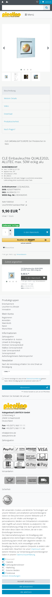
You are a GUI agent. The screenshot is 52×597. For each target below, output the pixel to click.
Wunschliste (9, 247)
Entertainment (8, 304)
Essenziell (10, 559)
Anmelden (6, 320)
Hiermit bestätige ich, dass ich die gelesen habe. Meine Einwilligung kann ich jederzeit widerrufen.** (25, 380)
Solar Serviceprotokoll (11, 350)
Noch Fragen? (9, 129)
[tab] (26, 90)
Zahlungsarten (8, 336)
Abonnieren (25, 387)
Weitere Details (10, 98)
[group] (11, 276)
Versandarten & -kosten (12, 339)
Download (8, 114)
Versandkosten (21, 254)
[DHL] (21, 480)
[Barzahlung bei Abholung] (42, 457)
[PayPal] (8, 449)
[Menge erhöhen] (10, 230)
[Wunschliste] (37, 2)
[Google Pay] (31, 465)
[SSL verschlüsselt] (7, 499)
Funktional (10, 573)
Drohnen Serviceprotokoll (12, 345)
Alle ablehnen (26, 592)
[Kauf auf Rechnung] (31, 457)
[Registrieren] (7, 2)
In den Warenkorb (31, 232)
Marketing (10, 567)
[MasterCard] (8, 457)
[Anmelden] (3, 2)
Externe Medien (13, 570)
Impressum (36, 549)
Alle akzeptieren (26, 586)
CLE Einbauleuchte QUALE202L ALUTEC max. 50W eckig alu (32, 269)
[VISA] (42, 449)
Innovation (6, 309)
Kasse (4, 326)
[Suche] (46, 7)
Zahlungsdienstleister (15, 564)
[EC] (8, 465)
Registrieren (7, 317)
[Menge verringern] (10, 234)
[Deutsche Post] (9, 480)
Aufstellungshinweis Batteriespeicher (17, 356)
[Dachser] (32, 480)
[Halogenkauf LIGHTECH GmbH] (15, 406)
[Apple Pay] (42, 465)
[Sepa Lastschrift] (19, 449)
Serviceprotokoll (8, 353)
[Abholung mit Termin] (43, 480)
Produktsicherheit (11, 121)
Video (6, 106)
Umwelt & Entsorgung (11, 342)
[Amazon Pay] (31, 449)
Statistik (9, 562)
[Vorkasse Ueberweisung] (19, 465)
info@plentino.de (9, 433)
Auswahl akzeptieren (26, 581)
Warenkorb (6, 323)
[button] (26, 241)
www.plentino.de (9, 435)
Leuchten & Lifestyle (10, 306)
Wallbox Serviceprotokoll (12, 347)
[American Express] (19, 457)
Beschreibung (9, 90)
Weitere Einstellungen (11, 576)
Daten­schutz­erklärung (26, 554)
